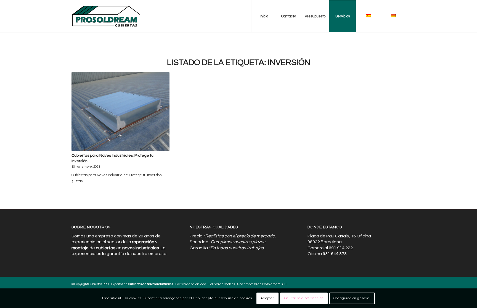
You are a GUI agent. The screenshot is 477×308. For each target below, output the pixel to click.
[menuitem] (263, 16)
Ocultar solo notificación (304, 298)
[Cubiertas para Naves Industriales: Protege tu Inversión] (120, 111)
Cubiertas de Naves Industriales (150, 284)
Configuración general (352, 298)
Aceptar (267, 298)
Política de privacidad (190, 284)
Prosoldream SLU (274, 284)
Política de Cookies (221, 284)
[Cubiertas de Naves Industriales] (106, 16)
